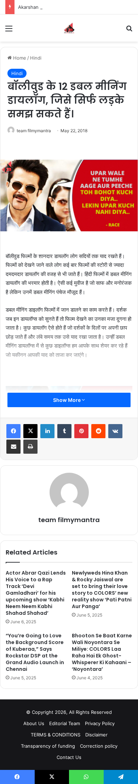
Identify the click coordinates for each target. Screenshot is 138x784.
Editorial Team (64, 723)
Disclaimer (96, 734)
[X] (30, 431)
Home (19, 58)
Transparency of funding (48, 746)
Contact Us (69, 757)
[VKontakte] (115, 431)
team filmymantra (34, 130)
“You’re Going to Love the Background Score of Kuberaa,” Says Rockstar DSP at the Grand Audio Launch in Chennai (35, 652)
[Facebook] (13, 431)
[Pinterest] (81, 431)
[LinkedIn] (47, 431)
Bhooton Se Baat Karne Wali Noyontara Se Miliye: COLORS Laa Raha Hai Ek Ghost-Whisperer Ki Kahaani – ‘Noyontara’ (102, 652)
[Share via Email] (13, 447)
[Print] (30, 447)
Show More (67, 400)
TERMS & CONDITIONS (55, 734)
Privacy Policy (100, 723)
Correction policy (98, 746)
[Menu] (8, 31)
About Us (33, 723)
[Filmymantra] (69, 28)
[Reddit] (98, 431)
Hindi (35, 58)
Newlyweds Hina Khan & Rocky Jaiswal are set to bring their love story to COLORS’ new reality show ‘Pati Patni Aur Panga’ (102, 589)
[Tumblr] (64, 431)
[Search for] (129, 31)
